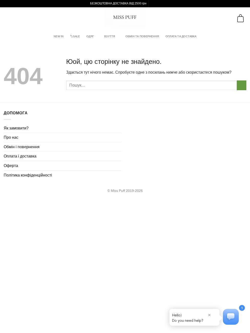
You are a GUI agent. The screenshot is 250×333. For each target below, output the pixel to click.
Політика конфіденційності (28, 175)
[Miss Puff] (125, 18)
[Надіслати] (241, 85)
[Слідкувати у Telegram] (157, 3)
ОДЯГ (90, 36)
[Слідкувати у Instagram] (152, 3)
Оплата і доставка (20, 156)
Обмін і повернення (22, 147)
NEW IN (58, 36)
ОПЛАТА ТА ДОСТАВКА (181, 36)
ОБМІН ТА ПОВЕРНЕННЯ (142, 36)
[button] (8, 18)
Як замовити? (16, 128)
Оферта (11, 166)
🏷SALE (75, 36)
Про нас (11, 137)
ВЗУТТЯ (109, 36)
